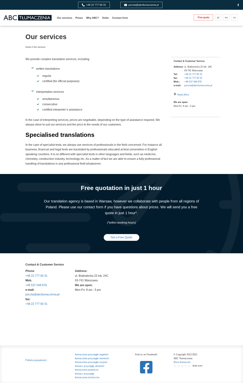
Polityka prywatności (36, 360)
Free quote (203, 17)
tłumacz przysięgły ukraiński (89, 366)
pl (218, 17)
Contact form (120, 17)
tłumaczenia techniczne (87, 377)
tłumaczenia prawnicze (86, 369)
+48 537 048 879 (193, 81)
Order (105, 17)
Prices (79, 17)
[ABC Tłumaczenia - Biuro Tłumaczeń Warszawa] (28, 17)
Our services (64, 17)
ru (234, 17)
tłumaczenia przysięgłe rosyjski (91, 362)
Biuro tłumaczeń (182, 362)
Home (28, 47)
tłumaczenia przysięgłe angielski (91, 354)
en (226, 17)
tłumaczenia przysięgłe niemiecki (92, 358)
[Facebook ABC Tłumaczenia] (238, 5)
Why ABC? (92, 17)
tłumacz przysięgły (84, 373)
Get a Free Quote (121, 237)
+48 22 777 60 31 (193, 74)
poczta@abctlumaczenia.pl (198, 85)
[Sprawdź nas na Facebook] (146, 367)
